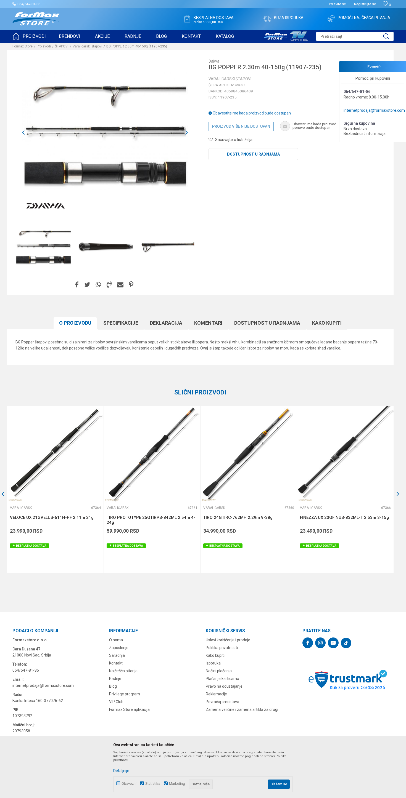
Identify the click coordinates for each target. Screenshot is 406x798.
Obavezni (129, 783)
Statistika (152, 783)
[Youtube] (333, 642)
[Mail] (120, 285)
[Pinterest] (131, 285)
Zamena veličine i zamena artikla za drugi (242, 709)
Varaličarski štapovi (87, 46)
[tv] (286, 35)
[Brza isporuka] (267, 19)
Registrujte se (365, 4)
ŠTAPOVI (61, 46)
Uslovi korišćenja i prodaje (228, 640)
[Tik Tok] (346, 643)
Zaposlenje (118, 647)
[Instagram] (320, 642)
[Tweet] (87, 285)
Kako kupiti (327, 323)
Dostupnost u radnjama (253, 154)
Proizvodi (44, 46)
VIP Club (116, 702)
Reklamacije (216, 694)
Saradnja (117, 655)
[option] (43, 246)
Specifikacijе (120, 323)
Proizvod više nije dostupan (241, 126)
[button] (355, 36)
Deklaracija (166, 323)
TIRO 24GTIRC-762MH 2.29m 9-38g (238, 517)
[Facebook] (77, 285)
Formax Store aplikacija (129, 709)
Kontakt (116, 663)
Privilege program (124, 694)
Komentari (208, 323)
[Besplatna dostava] (187, 19)
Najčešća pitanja (123, 671)
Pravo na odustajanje (224, 686)
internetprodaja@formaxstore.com (374, 110)
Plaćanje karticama (222, 678)
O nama (116, 640)
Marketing (177, 783)
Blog (113, 686)
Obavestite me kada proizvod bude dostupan (251, 113)
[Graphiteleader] (15, 500)
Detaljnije (121, 770)
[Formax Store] (36, 19)
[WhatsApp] (98, 285)
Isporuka (213, 663)
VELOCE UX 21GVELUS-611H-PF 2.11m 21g (52, 517)
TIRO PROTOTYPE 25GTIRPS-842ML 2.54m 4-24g (151, 520)
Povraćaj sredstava (222, 702)
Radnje (115, 678)
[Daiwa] (45, 206)
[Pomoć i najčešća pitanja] (331, 19)
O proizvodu (75, 323)
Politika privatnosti (222, 647)
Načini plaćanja (219, 671)
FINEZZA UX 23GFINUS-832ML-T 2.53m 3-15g (344, 517)
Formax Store (22, 46)
